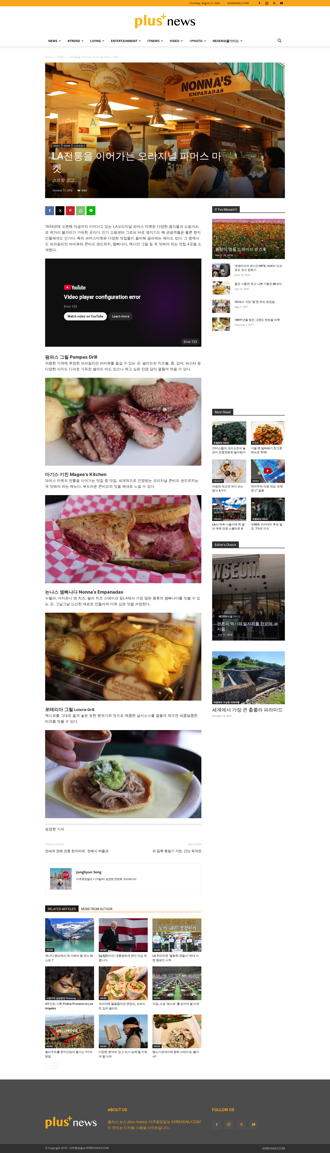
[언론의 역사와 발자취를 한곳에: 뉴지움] (248, 597)
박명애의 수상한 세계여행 (226, 702)
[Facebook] (259, 3)
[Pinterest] (70, 210)
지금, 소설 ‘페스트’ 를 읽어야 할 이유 (175, 1004)
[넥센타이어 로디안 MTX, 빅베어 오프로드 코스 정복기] (221, 270)
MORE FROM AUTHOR (96, 909)
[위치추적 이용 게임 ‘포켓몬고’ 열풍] (268, 471)
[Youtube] (281, 3)
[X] (274, 3)
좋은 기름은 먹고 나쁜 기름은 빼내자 (258, 284)
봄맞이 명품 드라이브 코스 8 (240, 249)
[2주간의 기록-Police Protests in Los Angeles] (69, 983)
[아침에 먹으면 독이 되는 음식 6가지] (229, 471)
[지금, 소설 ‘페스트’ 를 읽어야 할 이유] (176, 983)
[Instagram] (266, 3)
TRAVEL (217, 519)
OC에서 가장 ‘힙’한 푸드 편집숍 (255, 302)
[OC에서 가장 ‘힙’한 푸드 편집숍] (221, 306)
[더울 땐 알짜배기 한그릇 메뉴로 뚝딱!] (268, 433)
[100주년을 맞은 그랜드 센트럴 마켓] (221, 324)
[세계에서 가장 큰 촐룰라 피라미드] (248, 677)
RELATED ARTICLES (62, 909)
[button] (279, 41)
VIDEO (174, 41)
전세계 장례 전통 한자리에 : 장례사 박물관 (76, 851)
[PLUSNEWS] (165, 21)
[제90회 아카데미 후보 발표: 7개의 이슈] (268, 509)
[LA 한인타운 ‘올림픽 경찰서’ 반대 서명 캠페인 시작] (176, 935)
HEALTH (217, 481)
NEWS (52, 41)
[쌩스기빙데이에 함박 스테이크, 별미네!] (176, 1031)
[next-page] (55, 1066)
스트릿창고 (79, 145)
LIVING (95, 41)
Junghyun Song (88, 872)
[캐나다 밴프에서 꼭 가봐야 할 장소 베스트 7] (69, 935)
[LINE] (90, 210)
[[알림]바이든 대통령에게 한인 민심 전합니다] (123, 935)
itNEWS (153, 41)
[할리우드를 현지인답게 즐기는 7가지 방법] (69, 1031)
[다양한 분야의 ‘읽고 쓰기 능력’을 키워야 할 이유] (123, 1031)
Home (49, 57)
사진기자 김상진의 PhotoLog (61, 998)
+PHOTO (195, 41)
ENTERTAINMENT (124, 41)
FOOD (255, 442)
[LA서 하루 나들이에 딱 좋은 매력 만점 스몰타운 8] (229, 509)
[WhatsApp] (80, 210)
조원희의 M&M (221, 442)
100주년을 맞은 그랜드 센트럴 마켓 (257, 320)
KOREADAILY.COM (238, 3)
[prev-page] (48, 1066)
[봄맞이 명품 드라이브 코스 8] (248, 239)
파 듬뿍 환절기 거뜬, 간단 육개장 (176, 851)
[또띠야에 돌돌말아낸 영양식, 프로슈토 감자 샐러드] (123, 983)
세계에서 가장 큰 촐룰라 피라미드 (247, 710)
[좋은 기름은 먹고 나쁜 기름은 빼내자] (221, 288)
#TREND (74, 41)
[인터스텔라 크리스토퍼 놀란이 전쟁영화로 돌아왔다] (229, 433)
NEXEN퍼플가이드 (226, 41)
